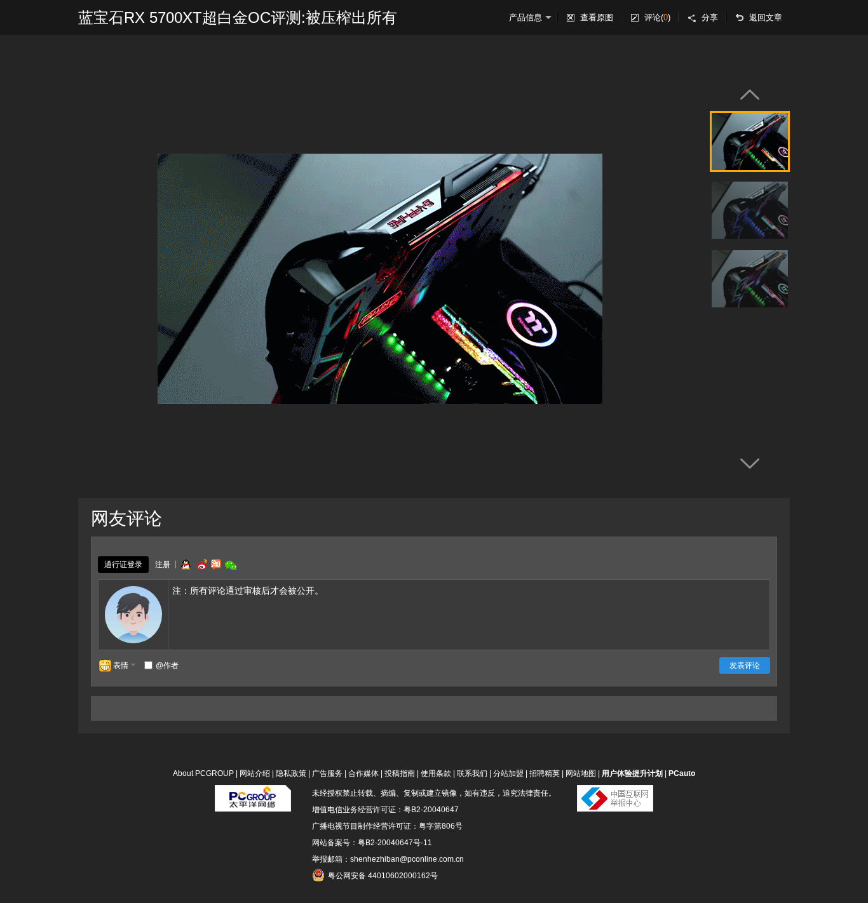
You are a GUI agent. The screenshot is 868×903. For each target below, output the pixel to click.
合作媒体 (363, 773)
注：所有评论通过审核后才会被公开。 (247, 590)
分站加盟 (508, 773)
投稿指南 (399, 773)
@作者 (167, 665)
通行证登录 (123, 564)
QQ (185, 564)
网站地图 (581, 773)
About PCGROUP (203, 773)
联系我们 (472, 773)
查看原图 (596, 17)
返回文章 (765, 17)
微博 (200, 564)
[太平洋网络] (253, 793)
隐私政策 (291, 773)
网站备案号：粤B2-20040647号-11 (372, 842)
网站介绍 (255, 773)
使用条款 (436, 773)
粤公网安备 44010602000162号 (383, 875)
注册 (162, 564)
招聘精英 (544, 773)
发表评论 (744, 665)
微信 (230, 565)
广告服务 (327, 773)
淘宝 (216, 564)
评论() (657, 17)
